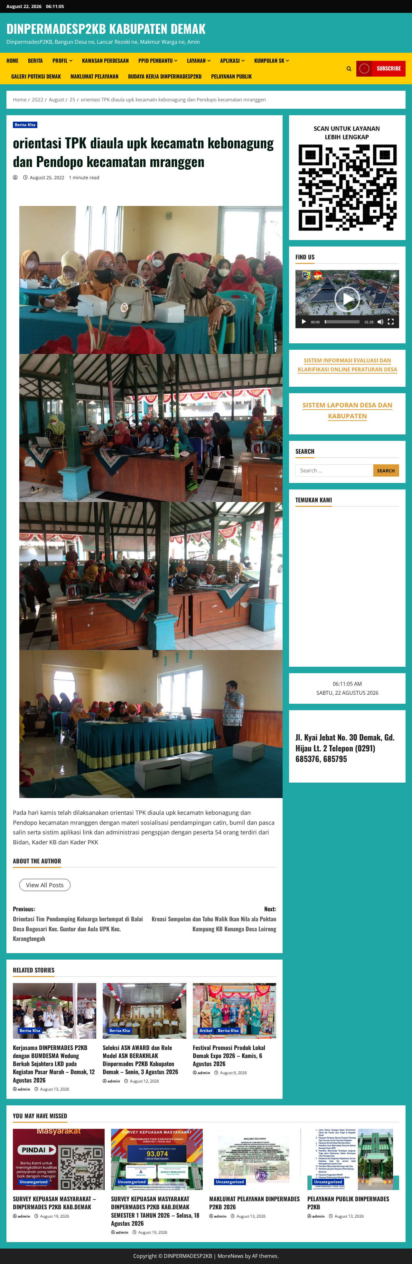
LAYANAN (196, 60)
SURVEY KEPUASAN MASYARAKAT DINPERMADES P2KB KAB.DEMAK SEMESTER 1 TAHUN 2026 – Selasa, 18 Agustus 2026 (155, 1210)
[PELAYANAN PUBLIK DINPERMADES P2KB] (353, 1159)
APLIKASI (230, 60)
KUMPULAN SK (269, 60)
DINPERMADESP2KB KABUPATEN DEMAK (106, 28)
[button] (347, 299)
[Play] (304, 322)
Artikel (206, 1030)
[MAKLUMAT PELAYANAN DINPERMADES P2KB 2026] (255, 1159)
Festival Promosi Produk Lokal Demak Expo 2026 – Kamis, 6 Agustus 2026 (229, 1055)
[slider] (342, 321)
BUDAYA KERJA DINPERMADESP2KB (164, 76)
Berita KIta (25, 124)
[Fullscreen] (391, 322)
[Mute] (380, 322)
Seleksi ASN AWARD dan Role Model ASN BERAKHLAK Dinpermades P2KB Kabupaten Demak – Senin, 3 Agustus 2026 (140, 1059)
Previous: (78, 924)
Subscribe (389, 68)
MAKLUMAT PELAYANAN (94, 76)
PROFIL (60, 60)
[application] (347, 299)
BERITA (35, 60)
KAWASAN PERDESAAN (105, 60)
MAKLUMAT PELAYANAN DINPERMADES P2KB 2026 (254, 1202)
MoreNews (231, 1255)
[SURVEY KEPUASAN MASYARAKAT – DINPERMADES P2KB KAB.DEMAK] (59, 1159)
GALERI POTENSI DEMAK (36, 76)
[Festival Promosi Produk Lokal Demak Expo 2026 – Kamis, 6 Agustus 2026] (234, 1011)
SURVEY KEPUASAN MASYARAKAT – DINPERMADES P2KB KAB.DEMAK (54, 1202)
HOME (12, 60)
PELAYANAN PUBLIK (231, 76)
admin (24, 1089)
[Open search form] (349, 68)
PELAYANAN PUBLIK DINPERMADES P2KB (348, 1202)
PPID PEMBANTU (155, 60)
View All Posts (45, 885)
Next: (214, 919)
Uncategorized (34, 1182)
